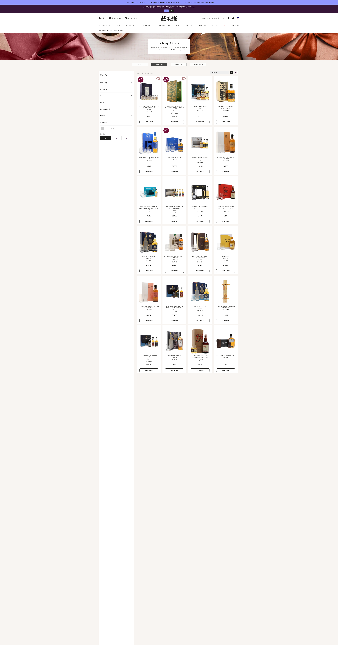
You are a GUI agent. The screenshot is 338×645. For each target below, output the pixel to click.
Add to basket (149, 122)
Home (100, 30)
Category (103, 96)
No (171, 10)
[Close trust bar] (336, 2)
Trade (102, 18)
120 (127, 138)
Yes (166, 10)
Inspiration (235, 25)
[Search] (223, 18)
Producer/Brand (105, 109)
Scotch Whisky (131, 25)
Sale (224, 25)
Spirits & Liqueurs (164, 25)
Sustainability (104, 122)
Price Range (103, 83)
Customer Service (132, 18)
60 (116, 138)
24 (105, 138)
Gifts (118, 25)
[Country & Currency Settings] (238, 18)
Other (214, 25)
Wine (177, 25)
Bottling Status (104, 89)
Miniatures (202, 25)
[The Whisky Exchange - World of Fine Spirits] (169, 18)
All (140, 64)
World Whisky (147, 25)
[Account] (228, 18)
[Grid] (231, 72)
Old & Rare (189, 25)
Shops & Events (116, 18)
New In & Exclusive (104, 25)
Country (102, 102)
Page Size (102, 134)
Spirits (178, 64)
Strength (102, 116)
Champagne (198, 64)
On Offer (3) (111, 128)
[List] (236, 72)
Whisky (159, 64)
